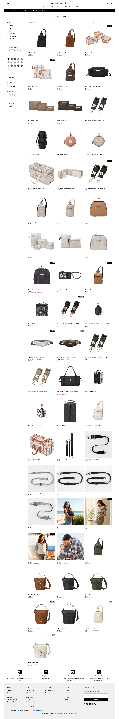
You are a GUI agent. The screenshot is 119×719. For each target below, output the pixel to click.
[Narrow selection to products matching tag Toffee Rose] (21, 62)
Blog (66, 701)
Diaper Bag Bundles (11, 695)
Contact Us (28, 699)
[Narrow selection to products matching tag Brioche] (15, 62)
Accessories (68, 6)
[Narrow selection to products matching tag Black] (8, 59)
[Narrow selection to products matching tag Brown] (11, 59)
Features (10, 91)
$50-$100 (11, 106)
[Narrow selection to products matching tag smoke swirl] (8, 62)
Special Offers (29, 697)
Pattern (9, 75)
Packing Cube (12, 35)
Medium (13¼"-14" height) (15, 50)
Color (9, 56)
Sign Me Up (95, 699)
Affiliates (67, 697)
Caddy (10, 28)
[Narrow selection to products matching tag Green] (15, 59)
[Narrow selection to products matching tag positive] (18, 62)
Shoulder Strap (12, 36)
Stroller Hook (12, 40)
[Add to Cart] (53, 49)
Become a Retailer (49, 690)
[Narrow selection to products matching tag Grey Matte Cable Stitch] (8, 65)
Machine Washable (13, 94)
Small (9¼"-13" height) (14, 49)
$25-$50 (11, 105)
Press (66, 695)
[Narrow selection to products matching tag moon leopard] (11, 62)
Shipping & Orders (30, 690)
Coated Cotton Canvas (14, 85)
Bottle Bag (11, 27)
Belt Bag (11, 25)
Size (8, 45)
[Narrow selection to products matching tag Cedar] (21, 65)
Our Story (67, 690)
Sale (78, 6)
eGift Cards (9, 697)
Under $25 (11, 103)
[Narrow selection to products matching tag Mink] (15, 65)
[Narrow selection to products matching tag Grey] (18, 59)
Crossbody (11, 31)
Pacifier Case (12, 33)
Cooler (10, 30)
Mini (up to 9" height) (14, 47)
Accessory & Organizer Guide (13, 701)
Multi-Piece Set (12, 96)
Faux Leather (12, 86)
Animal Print (12, 77)
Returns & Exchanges (31, 692)
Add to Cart (41, 47)
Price (9, 101)
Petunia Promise (30, 695)
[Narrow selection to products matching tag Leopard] (21, 59)
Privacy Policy (29, 704)
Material (10, 82)
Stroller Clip (11, 38)
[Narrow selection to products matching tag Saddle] (11, 65)
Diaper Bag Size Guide (12, 699)
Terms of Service (30, 706)
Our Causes (67, 692)
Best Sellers (56, 6)
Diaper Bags (44, 6)
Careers (66, 699)
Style (9, 22)
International (48, 692)
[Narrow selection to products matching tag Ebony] (18, 65)
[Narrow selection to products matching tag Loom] (8, 69)
